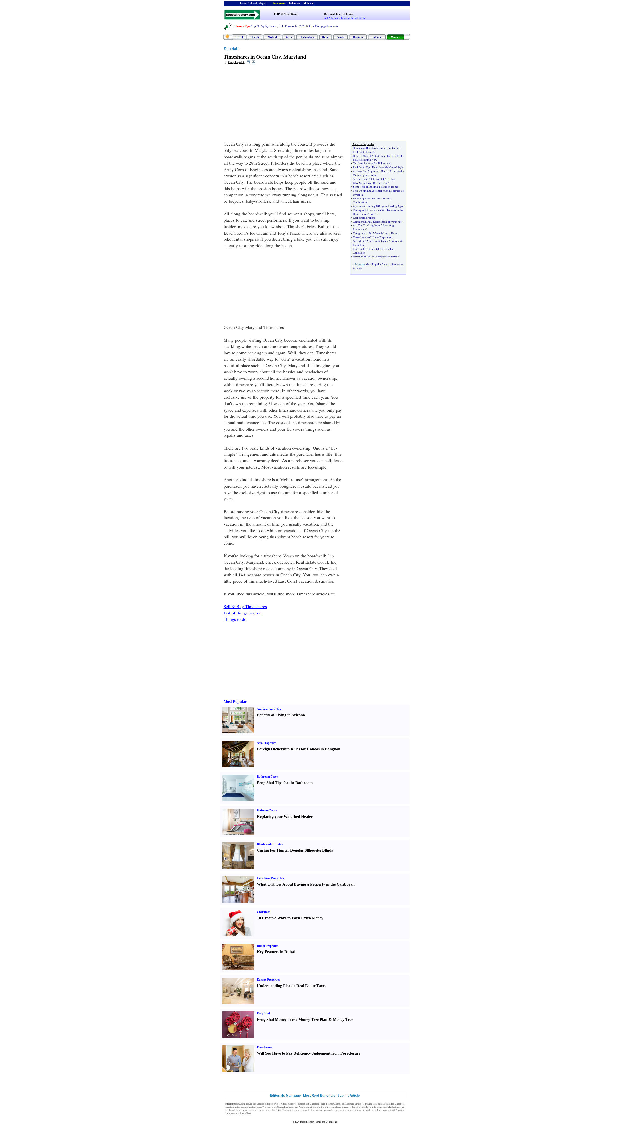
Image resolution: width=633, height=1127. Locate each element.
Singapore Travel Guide (353, 1107)
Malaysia (308, 2)
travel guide (327, 1107)
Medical (272, 36)
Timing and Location (365, 210)
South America (397, 1110)
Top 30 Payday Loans (263, 26)
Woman (395, 36)
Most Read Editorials (319, 1095)
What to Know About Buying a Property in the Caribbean (306, 884)
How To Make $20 (363, 155)
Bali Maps (381, 1107)
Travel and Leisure (255, 1104)
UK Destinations (395, 1107)
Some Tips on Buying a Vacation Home (375, 186)
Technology (307, 36)
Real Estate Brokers (364, 217)
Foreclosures (265, 1047)
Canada (385, 1110)
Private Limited (232, 1107)
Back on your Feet (391, 221)
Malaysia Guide (250, 1110)
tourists (350, 1110)
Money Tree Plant (313, 1019)
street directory (327, 1104)
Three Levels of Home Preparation (372, 237)
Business (358, 36)
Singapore (279, 2)
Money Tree (343, 1019)
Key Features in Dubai (276, 952)
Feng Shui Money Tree (276, 1019)
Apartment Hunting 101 (366, 206)
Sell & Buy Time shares (245, 606)
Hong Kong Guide (280, 1110)
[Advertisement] (263, 103)
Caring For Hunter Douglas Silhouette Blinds (295, 850)
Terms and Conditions (326, 1122)
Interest (377, 36)
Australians (245, 1113)
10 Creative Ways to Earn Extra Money (290, 918)
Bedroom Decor (267, 810)
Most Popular (235, 701)
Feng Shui (263, 1013)
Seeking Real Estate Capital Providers (374, 179)
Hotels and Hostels (344, 1104)
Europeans (230, 1113)
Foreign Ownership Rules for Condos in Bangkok (298, 749)
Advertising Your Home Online (371, 240)
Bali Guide (370, 1107)
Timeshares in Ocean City (252, 57)
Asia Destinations (307, 1107)
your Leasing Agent (393, 206)
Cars (289, 36)
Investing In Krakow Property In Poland (376, 256)
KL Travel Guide (233, 1110)
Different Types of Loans (338, 13)
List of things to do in (243, 613)
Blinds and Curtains (270, 844)
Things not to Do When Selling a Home (375, 233)
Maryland (294, 57)
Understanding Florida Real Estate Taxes (291, 986)
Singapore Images (363, 1104)
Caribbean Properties (270, 878)
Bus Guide (289, 1107)
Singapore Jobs (259, 1113)
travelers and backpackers (323, 1110)
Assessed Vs (359, 171)
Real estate (378, 1104)
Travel (239, 36)
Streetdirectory (307, 1122)
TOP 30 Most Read (286, 14)
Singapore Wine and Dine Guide (267, 1107)
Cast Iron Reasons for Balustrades (372, 163)
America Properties (269, 709)
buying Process (369, 213)
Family (340, 36)
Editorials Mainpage (285, 1095)
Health (255, 36)
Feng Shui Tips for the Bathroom (285, 783)
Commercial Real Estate (366, 221)
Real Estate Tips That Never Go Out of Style (378, 167)
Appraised (373, 171)
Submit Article (349, 1095)
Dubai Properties (267, 946)
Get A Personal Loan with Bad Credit (345, 17)
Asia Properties (266, 743)
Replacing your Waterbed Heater (285, 816)
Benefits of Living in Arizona (281, 715)
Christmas (263, 912)
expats (339, 1110)
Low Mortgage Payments (323, 26)
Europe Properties (268, 979)
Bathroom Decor (267, 776)
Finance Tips (242, 26)
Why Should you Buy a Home (370, 182)
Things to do (235, 619)
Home (325, 36)
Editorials (231, 49)
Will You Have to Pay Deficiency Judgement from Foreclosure (308, 1053)
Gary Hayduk (236, 62)
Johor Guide (265, 1110)
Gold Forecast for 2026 (292, 26)
